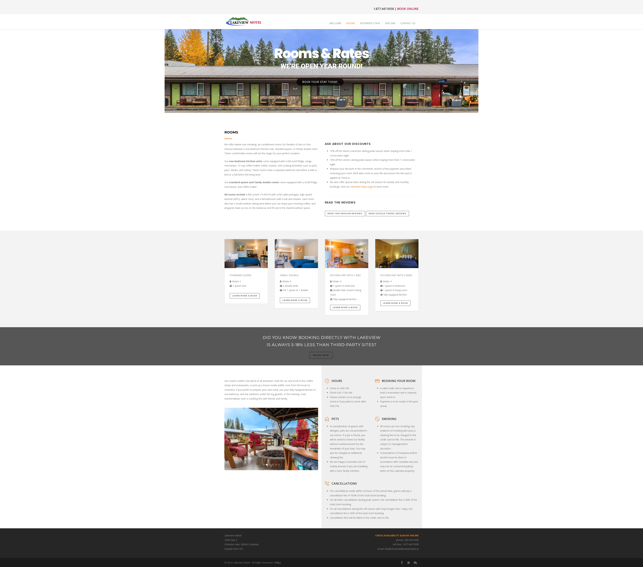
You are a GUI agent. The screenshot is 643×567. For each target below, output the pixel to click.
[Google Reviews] (415, 562)
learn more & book (294, 300)
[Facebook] (402, 562)
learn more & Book (244, 296)
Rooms (350, 23)
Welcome (335, 23)
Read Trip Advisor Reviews (345, 213)
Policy (277, 562)
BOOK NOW (321, 355)
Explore (390, 23)
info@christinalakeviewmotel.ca (402, 548)
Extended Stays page (361, 186)
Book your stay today (320, 82)
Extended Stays (370, 23)
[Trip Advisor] (408, 562)
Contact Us (407, 23)
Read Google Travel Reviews (387, 213)
